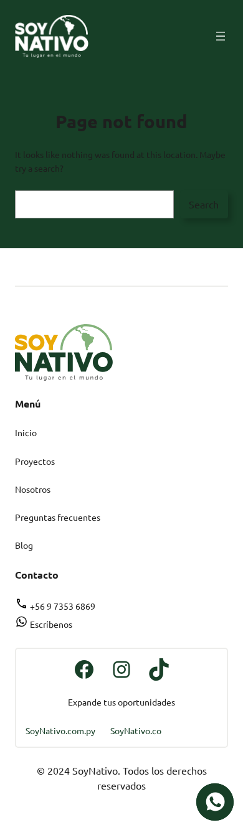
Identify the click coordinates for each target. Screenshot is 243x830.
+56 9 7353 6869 (61, 606)
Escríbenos (50, 624)
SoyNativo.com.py (60, 730)
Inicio (26, 432)
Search (204, 204)
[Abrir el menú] (220, 36)
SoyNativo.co (135, 730)
